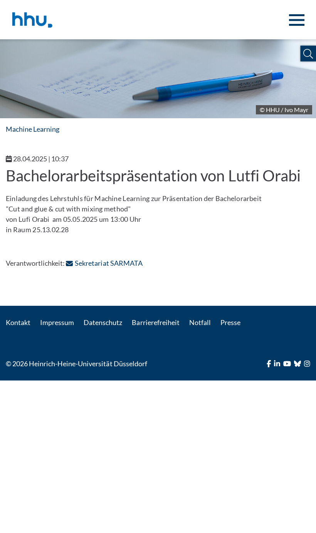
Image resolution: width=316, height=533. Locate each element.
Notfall (200, 322)
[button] (308, 54)
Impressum (57, 322)
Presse (230, 322)
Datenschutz (103, 322)
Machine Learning (32, 129)
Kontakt (18, 322)
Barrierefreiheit (155, 322)
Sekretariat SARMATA (108, 263)
